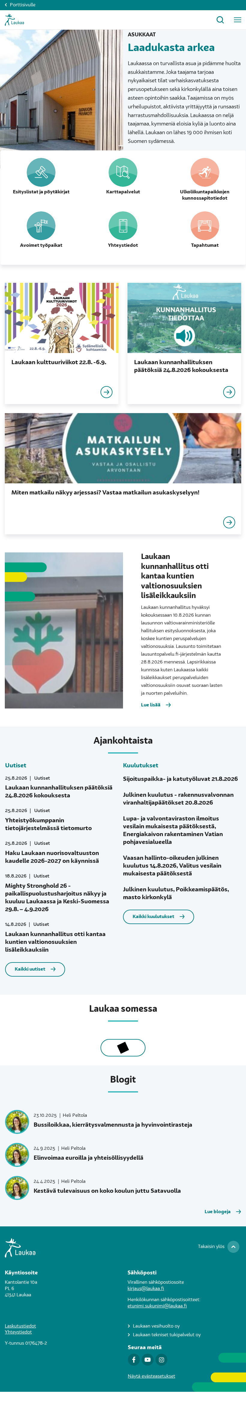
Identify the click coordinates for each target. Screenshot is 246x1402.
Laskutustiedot (20, 1326)
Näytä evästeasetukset (151, 1376)
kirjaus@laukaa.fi (146, 1288)
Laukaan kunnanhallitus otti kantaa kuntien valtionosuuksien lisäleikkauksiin (55, 942)
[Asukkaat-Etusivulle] (14, 20)
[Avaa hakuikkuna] (220, 19)
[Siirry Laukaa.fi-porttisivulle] (123, 1248)
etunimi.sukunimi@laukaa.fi (157, 1306)
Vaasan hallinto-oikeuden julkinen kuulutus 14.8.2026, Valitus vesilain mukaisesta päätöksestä (172, 866)
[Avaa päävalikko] (237, 19)
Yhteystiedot (18, 1332)
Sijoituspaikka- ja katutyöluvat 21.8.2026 (180, 779)
